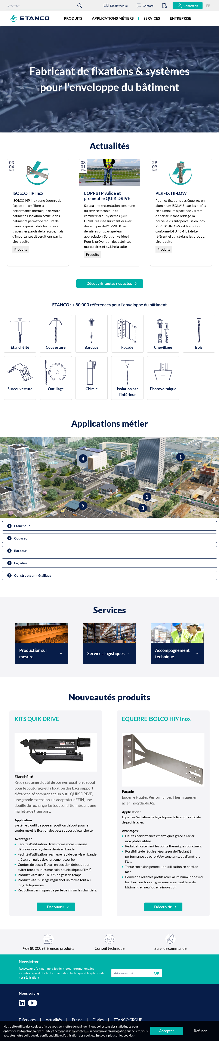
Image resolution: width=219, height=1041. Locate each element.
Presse (77, 1019)
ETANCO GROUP (128, 1019)
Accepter (166, 1030)
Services (152, 18)
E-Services (27, 1019)
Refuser (200, 1030)
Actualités (54, 1019)
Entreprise (180, 18)
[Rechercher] (79, 5)
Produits (73, 18)
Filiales (98, 1019)
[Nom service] (61, 653)
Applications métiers (113, 18)
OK (157, 972)
